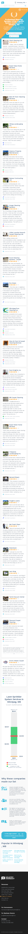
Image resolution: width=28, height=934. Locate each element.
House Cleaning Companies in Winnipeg (18, 861)
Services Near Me (6, 891)
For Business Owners (7, 892)
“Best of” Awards (7, 896)
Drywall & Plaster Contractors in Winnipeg (7, 852)
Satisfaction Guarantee (8, 887)
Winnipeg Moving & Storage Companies (19, 851)
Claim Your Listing (6, 894)
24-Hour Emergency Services (14, 33)
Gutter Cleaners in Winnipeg (8, 860)
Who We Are (4, 898)
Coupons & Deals (14, 36)
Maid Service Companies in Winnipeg (18, 856)
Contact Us (4, 900)
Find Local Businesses (7, 889)
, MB (3, 846)
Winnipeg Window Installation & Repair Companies (8, 856)
